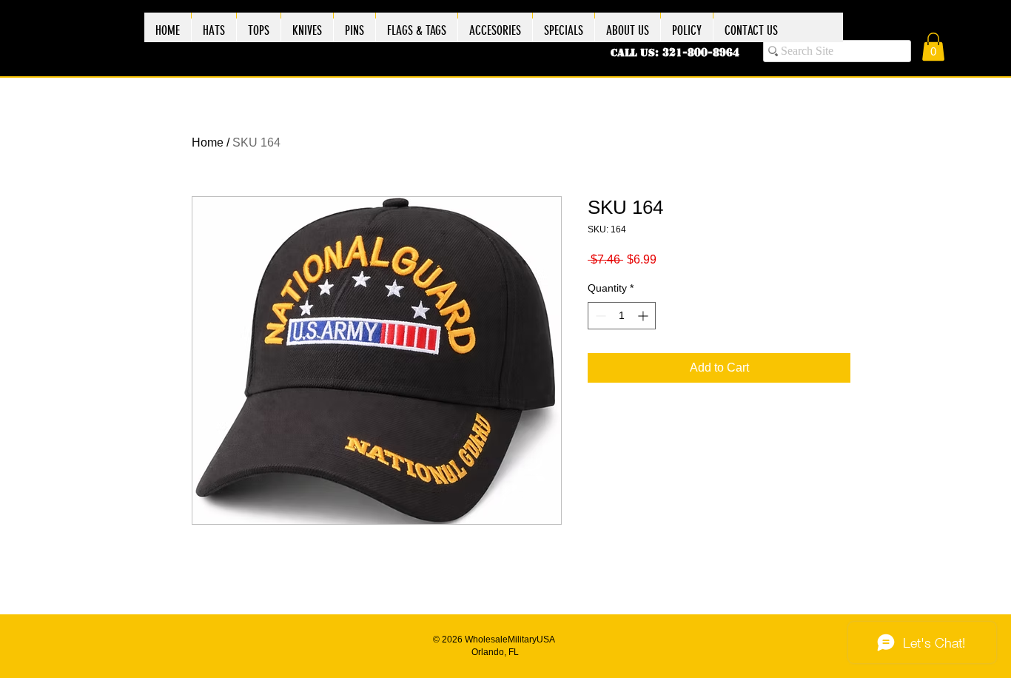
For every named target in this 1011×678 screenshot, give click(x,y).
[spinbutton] (621, 316)
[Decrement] (599, 316)
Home (208, 142)
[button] (933, 47)
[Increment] (644, 316)
